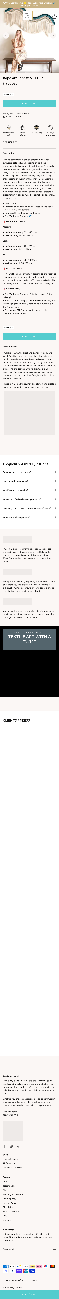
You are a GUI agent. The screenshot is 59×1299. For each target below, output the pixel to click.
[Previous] (6, 35)
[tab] (29, 240)
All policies (8, 1207)
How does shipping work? (15, 481)
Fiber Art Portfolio (11, 1159)
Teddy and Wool (15, 1288)
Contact (7, 1220)
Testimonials (9, 1186)
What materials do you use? (16, 517)
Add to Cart (29, 1294)
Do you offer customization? (17, 472)
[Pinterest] (18, 1146)
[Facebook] (4, 1146)
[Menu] (4, 17)
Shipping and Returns (13, 1194)
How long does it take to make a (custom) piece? (27, 508)
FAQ (5, 1215)
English (32, 1280)
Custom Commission (13, 1167)
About (6, 1181)
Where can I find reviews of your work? (22, 499)
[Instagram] (11, 1146)
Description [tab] (8, 153)
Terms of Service (11, 1211)
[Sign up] (54, 1249)
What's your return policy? (15, 490)
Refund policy (9, 1198)
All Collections (9, 1163)
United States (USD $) (12, 1280)
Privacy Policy (9, 1203)
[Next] (53, 35)
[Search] (48, 17)
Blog (5, 1190)
